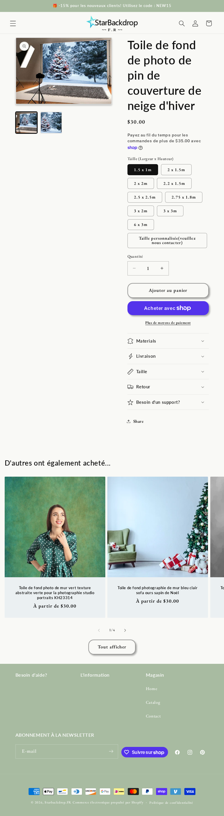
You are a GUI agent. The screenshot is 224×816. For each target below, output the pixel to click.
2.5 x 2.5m (145, 197)
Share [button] (138, 421)
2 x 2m (141, 183)
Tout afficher (112, 647)
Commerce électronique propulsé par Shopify (108, 802)
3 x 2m (141, 210)
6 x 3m (141, 224)
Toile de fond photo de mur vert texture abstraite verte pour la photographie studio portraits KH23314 (54, 592)
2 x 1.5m (176, 169)
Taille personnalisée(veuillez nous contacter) (167, 240)
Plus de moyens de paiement (168, 322)
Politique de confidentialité (171, 802)
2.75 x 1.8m (184, 197)
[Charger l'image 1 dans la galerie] (26, 123)
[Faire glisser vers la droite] (125, 630)
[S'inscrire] (111, 751)
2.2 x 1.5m (174, 183)
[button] (13, 23)
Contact (153, 716)
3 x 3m (170, 210)
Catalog (153, 702)
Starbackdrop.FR (58, 802)
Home (152, 688)
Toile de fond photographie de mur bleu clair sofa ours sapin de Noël (157, 590)
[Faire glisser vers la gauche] (98, 630)
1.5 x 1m (143, 169)
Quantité (135, 256)
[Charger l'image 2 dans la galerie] (51, 123)
